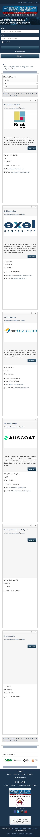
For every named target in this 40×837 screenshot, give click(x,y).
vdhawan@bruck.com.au (16, 169)
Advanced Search (20, 51)
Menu (21, 56)
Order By (6, 80)
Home (9, 774)
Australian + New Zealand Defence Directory (25, 828)
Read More (32, 148)
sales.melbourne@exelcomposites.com (20, 275)
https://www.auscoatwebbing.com (21, 491)
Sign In (37, 2)
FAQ (23, 774)
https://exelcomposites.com (19, 278)
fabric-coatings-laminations (12, 108)
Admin (23, 108)
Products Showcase (24, 785)
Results (5, 87)
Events (13, 785)
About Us (16, 774)
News (34, 785)
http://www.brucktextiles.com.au (20, 172)
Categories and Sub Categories (18, 67)
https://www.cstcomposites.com (20, 388)
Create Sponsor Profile (25, 2)
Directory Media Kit (20, 778)
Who (2, 35)
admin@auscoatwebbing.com (17, 487)
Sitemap (31, 834)
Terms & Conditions (12, 834)
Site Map (30, 774)
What (2, 28)
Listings (4, 67)
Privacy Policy (23, 834)
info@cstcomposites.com (16, 384)
